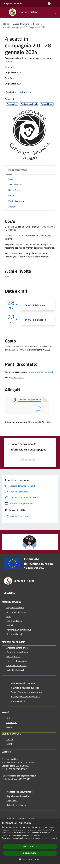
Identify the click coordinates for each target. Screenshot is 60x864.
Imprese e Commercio (16, 661)
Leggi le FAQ (12, 800)
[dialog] (30, 841)
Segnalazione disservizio (17, 796)
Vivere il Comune (21, 23)
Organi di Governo (15, 607)
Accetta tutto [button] (30, 846)
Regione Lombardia (13, 3)
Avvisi (9, 727)
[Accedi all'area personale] (49, 3)
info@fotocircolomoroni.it (41, 371)
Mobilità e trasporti (15, 670)
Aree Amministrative (16, 612)
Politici (9, 625)
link (3, 841)
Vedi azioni (24, 92)
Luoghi (9, 739)
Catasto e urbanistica (16, 665)
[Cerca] (54, 12)
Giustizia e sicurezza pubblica (25, 687)
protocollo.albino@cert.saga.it (21, 775)
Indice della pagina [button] (17, 170)
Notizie (9, 718)
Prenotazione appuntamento (19, 791)
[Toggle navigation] (5, 12)
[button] (30, 859)
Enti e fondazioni (14, 620)
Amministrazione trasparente (20, 818)
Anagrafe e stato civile (17, 647)
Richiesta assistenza (16, 805)
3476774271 (17, 377)
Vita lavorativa (13, 656)
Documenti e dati (14, 634)
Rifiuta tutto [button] (30, 853)
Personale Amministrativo (18, 629)
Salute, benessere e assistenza (25, 696)
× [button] (57, 822)
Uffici (8, 616)
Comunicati (11, 722)
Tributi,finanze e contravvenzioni (26, 692)
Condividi (10, 92)
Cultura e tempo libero (17, 652)
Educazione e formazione (23, 683)
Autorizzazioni (18, 701)
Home (6, 23)
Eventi (36, 23)
